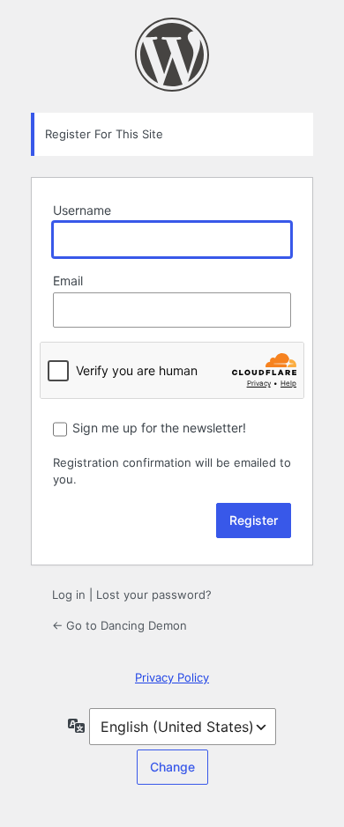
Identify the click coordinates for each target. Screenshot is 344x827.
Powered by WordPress (172, 55)
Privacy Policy (172, 677)
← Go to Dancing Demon (119, 625)
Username (82, 210)
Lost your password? (154, 594)
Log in (69, 594)
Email (68, 280)
